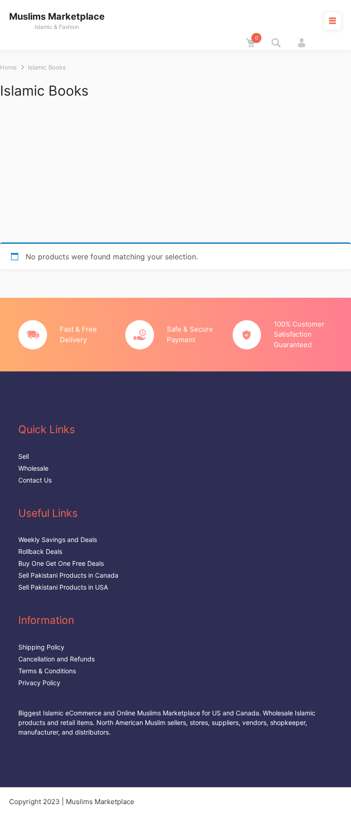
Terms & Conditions (47, 671)
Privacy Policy (39, 683)
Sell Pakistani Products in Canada (68, 575)
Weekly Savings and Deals (57, 539)
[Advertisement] (175, 174)
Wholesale (33, 468)
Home (8, 67)
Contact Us (35, 480)
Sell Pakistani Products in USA (63, 587)
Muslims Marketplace (57, 16)
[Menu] (332, 20)
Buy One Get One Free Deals (61, 563)
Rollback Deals (40, 551)
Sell (23, 456)
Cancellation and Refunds (56, 659)
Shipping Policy (41, 647)
